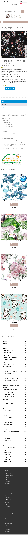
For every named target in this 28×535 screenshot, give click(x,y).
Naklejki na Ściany (7, 410)
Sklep (9, 26)
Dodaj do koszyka (10, 88)
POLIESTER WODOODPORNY (17, 26)
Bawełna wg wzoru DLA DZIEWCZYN (11, 369)
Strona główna (4, 26)
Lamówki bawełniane (8, 417)
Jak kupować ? (8, 473)
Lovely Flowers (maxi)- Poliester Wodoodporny (14, 280)
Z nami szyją (7, 481)
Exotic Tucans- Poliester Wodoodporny (14, 240)
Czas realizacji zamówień (10, 488)
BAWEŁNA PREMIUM (7, 366)
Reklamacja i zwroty (9, 513)
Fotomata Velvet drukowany (9, 447)
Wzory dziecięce (8, 433)
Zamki (5, 426)
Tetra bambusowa (8, 345)
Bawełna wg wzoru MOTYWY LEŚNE (11, 378)
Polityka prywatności (9, 475)
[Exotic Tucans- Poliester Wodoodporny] (14, 227)
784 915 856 (12, 1)
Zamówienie (7, 483)
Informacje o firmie (8, 523)
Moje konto (7, 502)
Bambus (5, 343)
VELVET (4, 445)
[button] (25, 33)
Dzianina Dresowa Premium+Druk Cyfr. (11, 385)
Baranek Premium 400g (8, 350)
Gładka (5, 406)
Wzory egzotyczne (9, 435)
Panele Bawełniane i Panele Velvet (11, 449)
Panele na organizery (9, 403)
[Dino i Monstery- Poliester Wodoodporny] (14, 187)
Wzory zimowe (8, 96)
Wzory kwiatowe (8, 436)
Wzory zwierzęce (8, 442)
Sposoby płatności (8, 493)
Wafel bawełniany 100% (9, 364)
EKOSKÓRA (5, 399)
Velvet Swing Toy (8, 459)
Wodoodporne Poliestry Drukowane (8, 27)
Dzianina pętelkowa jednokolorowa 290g (12, 391)
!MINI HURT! (5, 341)
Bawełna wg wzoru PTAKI (9, 382)
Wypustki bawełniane (8, 422)
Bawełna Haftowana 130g (9, 355)
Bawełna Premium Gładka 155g (10, 357)
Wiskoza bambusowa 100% (9, 346)
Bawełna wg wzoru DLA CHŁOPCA (10, 368)
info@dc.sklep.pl (6, 1)
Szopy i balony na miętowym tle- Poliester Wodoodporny (14, 321)
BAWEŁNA (5, 354)
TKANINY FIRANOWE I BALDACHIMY (10, 443)
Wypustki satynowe (8, 424)
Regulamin (7, 477)
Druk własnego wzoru (7, 383)
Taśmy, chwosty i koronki (9, 420)
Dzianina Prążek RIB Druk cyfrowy (11, 392)
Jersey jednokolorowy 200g (9, 396)
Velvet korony (8, 456)
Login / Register (14, 4)
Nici (5, 419)
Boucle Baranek (7, 352)
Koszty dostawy (8, 490)
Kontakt (6, 525)
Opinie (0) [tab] (4, 104)
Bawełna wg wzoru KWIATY (9, 373)
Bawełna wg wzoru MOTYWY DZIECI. (11, 376)
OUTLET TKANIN (6, 412)
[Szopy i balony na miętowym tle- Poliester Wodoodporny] (14, 307)
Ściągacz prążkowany (8, 398)
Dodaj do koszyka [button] (14, 204)
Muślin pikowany (7, 362)
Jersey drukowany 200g (9, 394)
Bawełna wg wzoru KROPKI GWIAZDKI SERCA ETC (13, 371)
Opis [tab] (3, 101)
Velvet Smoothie (7, 461)
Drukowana (6, 401)
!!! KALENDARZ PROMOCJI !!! (9, 339)
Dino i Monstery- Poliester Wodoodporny (14, 200)
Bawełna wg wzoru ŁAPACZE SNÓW (11, 375)
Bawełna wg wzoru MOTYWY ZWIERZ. (11, 380)
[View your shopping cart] (17, 5)
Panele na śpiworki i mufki (9, 429)
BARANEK (5, 348)
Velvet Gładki (7, 450)
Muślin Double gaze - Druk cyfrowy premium (13, 361)
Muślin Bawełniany (8, 359)
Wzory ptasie (8, 438)
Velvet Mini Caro (8, 457)
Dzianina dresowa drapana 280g (10, 389)
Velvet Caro (7, 454)
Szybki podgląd (14, 209)
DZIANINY (5, 387)
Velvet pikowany (7, 452)
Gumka (5, 415)
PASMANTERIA (6, 413)
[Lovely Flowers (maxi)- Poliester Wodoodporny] (14, 267)
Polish (23, 3)
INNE (4, 408)
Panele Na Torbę (8, 405)
